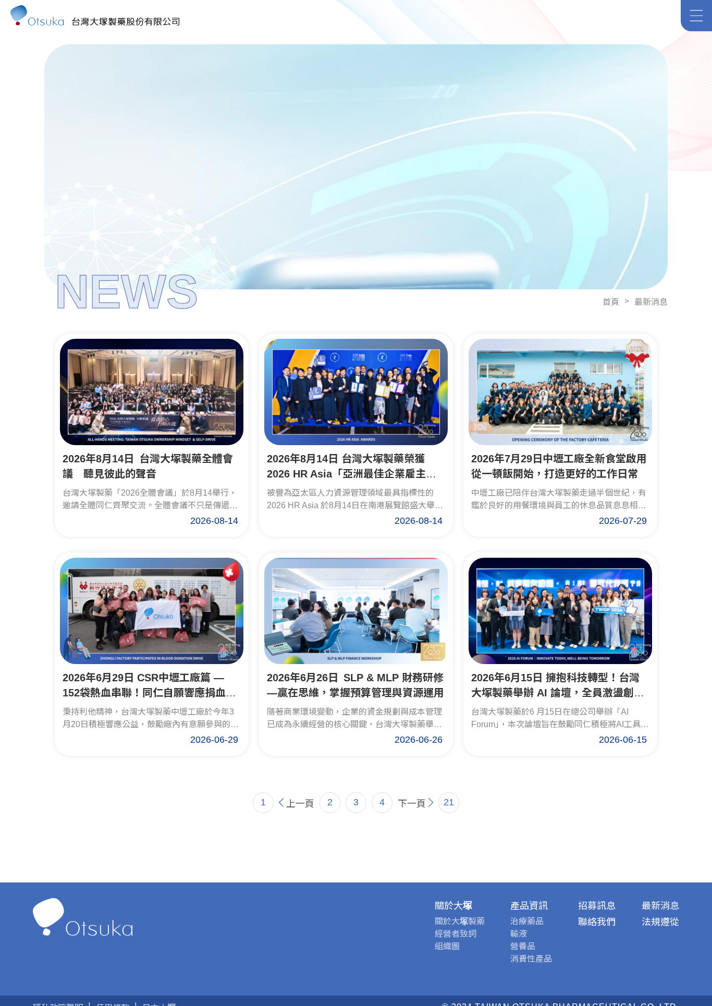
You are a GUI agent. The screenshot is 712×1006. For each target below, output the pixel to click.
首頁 (611, 302)
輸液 (518, 933)
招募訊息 (597, 906)
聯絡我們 (597, 922)
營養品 (522, 946)
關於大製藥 (460, 921)
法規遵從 (660, 922)
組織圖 (447, 946)
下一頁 (412, 804)
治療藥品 (527, 921)
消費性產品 (531, 958)
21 (449, 802)
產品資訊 (529, 906)
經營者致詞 (455, 933)
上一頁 (300, 804)
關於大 (453, 906)
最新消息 (651, 302)
